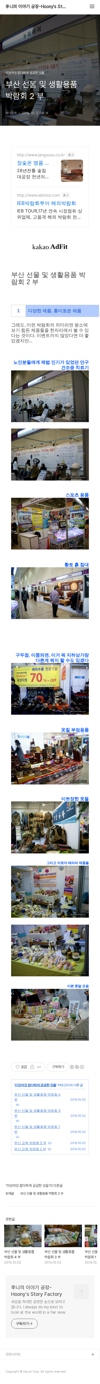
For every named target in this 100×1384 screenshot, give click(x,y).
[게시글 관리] (39, 1067)
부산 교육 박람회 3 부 (30, 1143)
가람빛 (10, 1373)
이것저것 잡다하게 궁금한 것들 (35, 1085)
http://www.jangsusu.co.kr (41, 154)
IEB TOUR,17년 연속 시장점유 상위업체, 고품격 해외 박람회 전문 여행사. (49, 214)
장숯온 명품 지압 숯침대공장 (33, 163)
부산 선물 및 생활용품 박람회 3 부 (37, 1113)
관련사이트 (13, 1354)
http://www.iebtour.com (38, 195)
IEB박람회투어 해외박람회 (46, 203)
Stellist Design (17, 1364)
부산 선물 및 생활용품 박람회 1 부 (37, 1129)
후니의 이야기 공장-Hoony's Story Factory (36, 6)
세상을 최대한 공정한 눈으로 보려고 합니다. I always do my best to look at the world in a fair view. (38, 1306)
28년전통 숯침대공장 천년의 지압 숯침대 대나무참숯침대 (31, 174)
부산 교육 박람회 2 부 (30, 1149)
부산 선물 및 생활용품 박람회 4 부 (37, 1096)
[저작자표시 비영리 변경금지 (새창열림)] (76, 1067)
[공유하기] (32, 1067)
